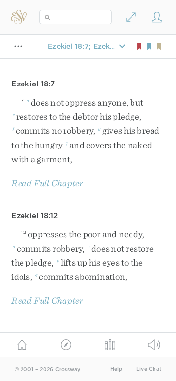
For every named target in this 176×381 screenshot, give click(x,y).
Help (116, 369)
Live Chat (148, 369)
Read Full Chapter (47, 183)
